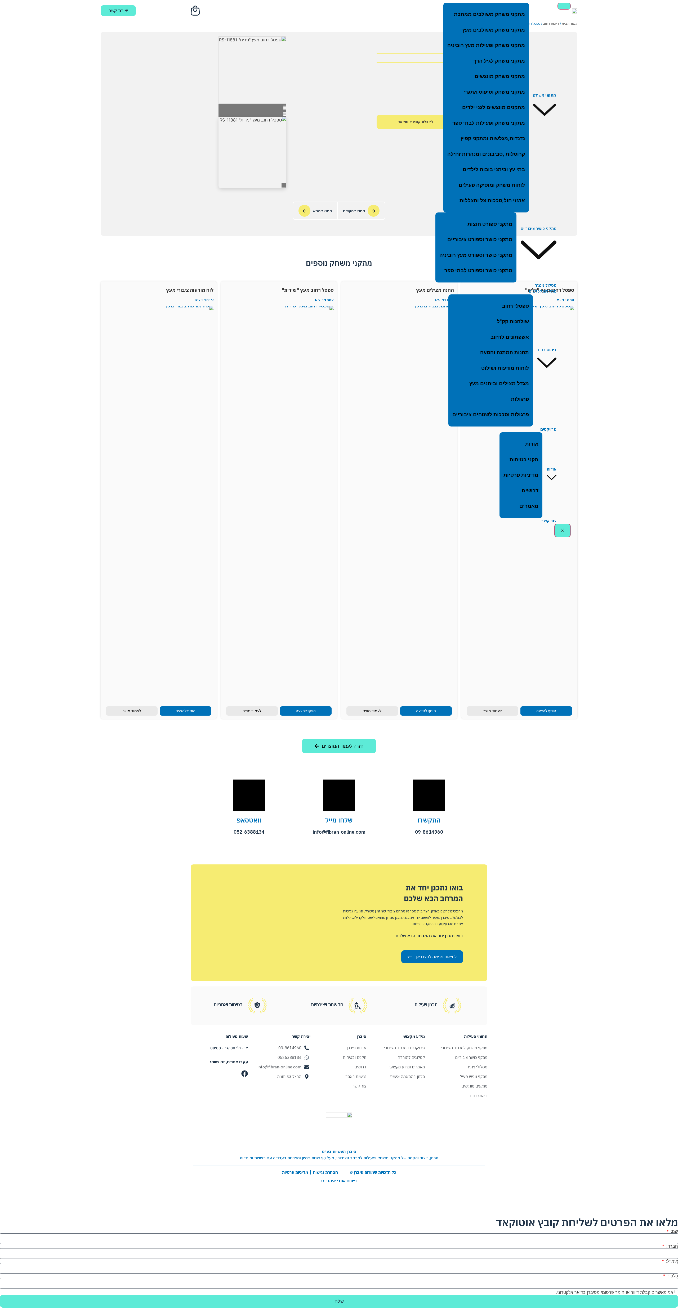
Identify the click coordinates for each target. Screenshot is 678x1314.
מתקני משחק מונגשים (500, 76)
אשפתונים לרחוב (509, 337)
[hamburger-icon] (564, 6)
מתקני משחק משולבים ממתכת (489, 14)
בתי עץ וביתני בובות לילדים (494, 169)
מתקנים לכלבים (542, 291)
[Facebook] (244, 1073)
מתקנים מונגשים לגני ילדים (493, 107)
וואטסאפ (249, 820)
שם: (674, 1231)
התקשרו (429, 820)
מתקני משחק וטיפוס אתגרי (494, 92)
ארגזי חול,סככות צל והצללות (492, 200)
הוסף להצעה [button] (546, 710)
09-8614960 (429, 832)
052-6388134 (249, 832)
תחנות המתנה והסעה (504, 352)
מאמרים (528, 506)
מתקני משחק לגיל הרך (499, 61)
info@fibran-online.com (339, 832)
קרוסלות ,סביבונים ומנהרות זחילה (486, 154)
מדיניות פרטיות (520, 475)
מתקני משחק (544, 95)
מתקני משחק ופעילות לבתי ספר (488, 123)
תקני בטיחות (524, 459)
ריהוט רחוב (546, 349)
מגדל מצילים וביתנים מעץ (499, 383)
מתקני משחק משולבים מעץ (493, 30)
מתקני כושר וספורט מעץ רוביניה (475, 255)
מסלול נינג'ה (545, 285)
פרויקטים (548, 429)
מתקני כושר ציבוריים (538, 228)
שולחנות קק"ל (513, 321)
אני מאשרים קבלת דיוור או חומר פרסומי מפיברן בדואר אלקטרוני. (614, 1292)
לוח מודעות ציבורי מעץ (189, 290)
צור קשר (548, 520)
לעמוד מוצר (492, 710)
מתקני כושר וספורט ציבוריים (479, 239)
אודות (551, 469)
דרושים (530, 491)
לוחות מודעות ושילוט (505, 368)
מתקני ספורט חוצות (489, 224)
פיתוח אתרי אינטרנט (339, 1180)
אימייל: (671, 1261)
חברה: (671, 1246)
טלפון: (672, 1276)
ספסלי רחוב (515, 306)
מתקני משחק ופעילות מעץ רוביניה (486, 45)
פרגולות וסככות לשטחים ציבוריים (490, 414)
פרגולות (520, 399)
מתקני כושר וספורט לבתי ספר (478, 270)
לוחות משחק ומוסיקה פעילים (492, 185)
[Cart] (196, 10)
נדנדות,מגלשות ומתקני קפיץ (493, 138)
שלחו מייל (339, 820)
